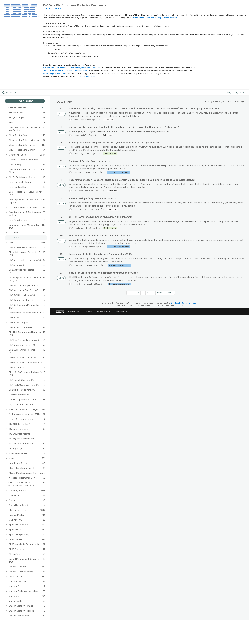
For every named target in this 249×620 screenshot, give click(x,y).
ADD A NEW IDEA (25, 101)
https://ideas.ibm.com (167, 18)
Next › (160, 292)
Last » (170, 292)
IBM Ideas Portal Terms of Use (183, 303)
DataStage (90, 120)
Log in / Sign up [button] (235, 92)
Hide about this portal (52, 8)
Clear (42, 107)
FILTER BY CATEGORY (16, 107)
